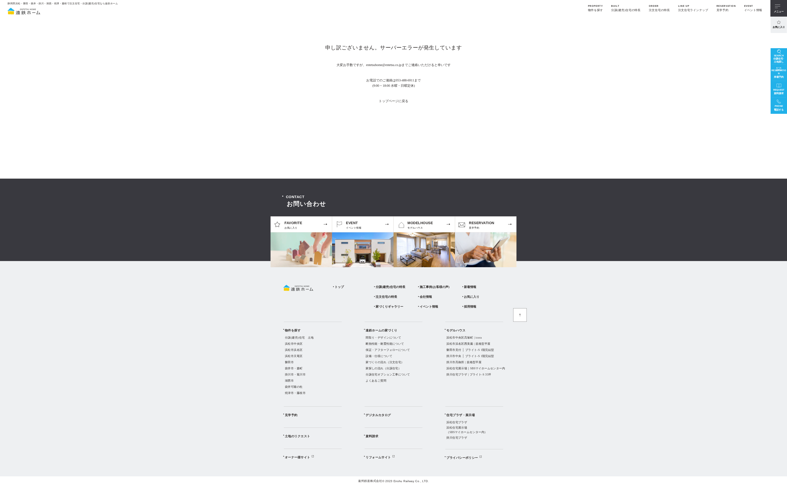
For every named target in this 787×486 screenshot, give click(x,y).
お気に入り (779, 27)
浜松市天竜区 (294, 356)
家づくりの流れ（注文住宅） (385, 362)
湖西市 (289, 380)
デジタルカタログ (378, 415)
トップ (339, 287)
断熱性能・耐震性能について (385, 343)
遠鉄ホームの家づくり (381, 330)
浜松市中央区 (294, 343)
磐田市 (289, 362)
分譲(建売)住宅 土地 (299, 337)
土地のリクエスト (297, 436)
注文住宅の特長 (386, 296)
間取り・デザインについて (383, 337)
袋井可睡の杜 (294, 386)
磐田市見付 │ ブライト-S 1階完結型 (470, 349)
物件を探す (293, 330)
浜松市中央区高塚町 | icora (464, 337)
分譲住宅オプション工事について (388, 374)
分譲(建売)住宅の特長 (390, 287)
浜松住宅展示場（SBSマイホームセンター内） (466, 430)
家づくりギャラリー (389, 306)
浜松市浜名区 (294, 349)
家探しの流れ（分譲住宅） (383, 368)
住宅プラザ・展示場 (460, 415)
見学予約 (291, 415)
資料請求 (372, 436)
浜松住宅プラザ (456, 422)
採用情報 (470, 306)
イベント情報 (429, 306)
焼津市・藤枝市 (295, 393)
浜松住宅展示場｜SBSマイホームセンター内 (475, 368)
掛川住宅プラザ (456, 437)
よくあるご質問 (376, 380)
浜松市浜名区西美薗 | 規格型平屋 (468, 343)
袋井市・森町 (294, 368)
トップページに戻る (393, 101)
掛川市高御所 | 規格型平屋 (463, 362)
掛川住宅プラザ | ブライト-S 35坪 (468, 374)
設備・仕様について (379, 356)
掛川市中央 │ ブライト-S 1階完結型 (470, 356)
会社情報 (426, 296)
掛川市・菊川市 (295, 374)
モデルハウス (455, 330)
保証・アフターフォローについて (388, 349)
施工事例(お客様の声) (434, 287)
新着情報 (470, 287)
